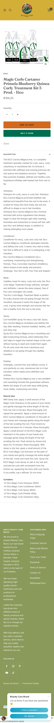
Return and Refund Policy (39, 550)
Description (9, 154)
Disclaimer (35, 562)
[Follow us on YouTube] (6, 673)
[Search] (10, 10)
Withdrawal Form (38, 583)
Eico (5, 74)
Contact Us (35, 572)
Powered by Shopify (31, 683)
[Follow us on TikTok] (13, 673)
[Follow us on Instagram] (13, 666)
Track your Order (38, 557)
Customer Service (38, 543)
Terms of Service (38, 567)
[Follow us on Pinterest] (19, 666)
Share (6, 143)
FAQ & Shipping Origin (37, 536)
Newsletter (35, 578)
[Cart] (49, 10)
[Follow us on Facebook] (6, 666)
